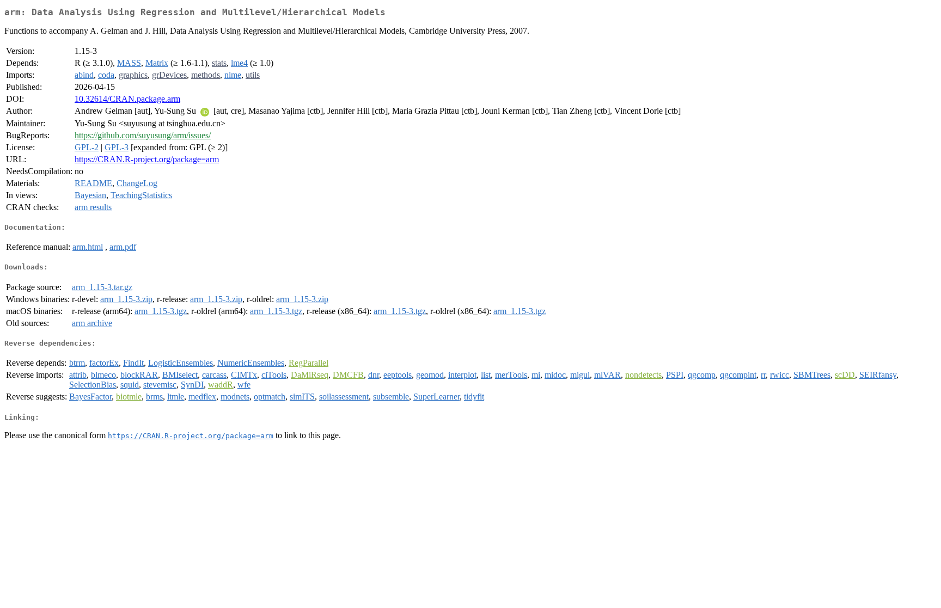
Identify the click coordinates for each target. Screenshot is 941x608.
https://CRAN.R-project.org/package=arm (147, 159)
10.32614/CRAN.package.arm (127, 98)
